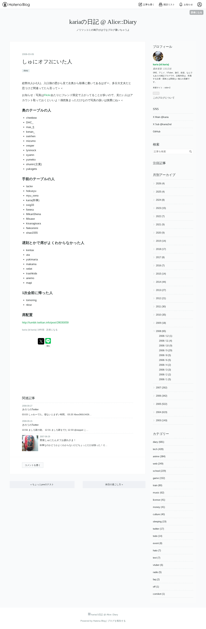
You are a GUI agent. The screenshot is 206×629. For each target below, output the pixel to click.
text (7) (156, 557)
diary (26, 70)
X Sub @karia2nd (162, 124)
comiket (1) (159, 593)
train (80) (157, 485)
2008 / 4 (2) (165, 364)
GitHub (156, 131)
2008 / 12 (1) (165, 336)
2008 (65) (161, 331)
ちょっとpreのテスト (42, 484)
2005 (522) (161, 404)
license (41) (159, 499)
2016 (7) (160, 265)
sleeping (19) (159, 521)
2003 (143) (161, 420)
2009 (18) (161, 322)
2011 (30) (161, 306)
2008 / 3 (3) (165, 369)
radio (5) (157, 572)
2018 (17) (161, 249)
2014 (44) (161, 281)
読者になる (196, 12)
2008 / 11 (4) (165, 340)
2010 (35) (161, 314)
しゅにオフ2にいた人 (47, 61)
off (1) (156, 586)
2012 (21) (161, 298)
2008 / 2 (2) (165, 374)
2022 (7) (160, 216)
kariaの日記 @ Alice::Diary (103, 21)
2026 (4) (160, 183)
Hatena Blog (99, 621)
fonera (30, 209)
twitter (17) (158, 528)
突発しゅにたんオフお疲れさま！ (58, 440)
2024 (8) (160, 199)
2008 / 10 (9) (165, 345)
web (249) (158, 463)
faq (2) (156, 579)
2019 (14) (161, 240)
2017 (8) (160, 257)
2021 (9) (160, 224)
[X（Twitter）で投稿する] (41, 341)
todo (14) (157, 536)
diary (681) (158, 442)
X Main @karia (161, 117)
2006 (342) (161, 395)
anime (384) (159, 456)
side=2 (167, 88)
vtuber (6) (158, 565)
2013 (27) (161, 290)
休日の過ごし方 (114, 484)
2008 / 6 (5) (165, 360)
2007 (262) (161, 387)
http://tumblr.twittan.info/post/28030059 (45, 322)
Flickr (47, 95)
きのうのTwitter (30, 409)
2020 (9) (160, 232)
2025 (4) (160, 191)
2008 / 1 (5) (165, 379)
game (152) (159, 478)
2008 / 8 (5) (165, 355)
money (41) (159, 507)
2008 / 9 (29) (165, 350)
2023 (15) (161, 208)
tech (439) (158, 449)
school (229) (159, 470)
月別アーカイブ (164, 175)
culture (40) (159, 514)
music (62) (158, 492)
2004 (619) (161, 412)
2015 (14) (161, 273)
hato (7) (157, 550)
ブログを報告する (117, 621)
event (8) (157, 543)
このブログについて (164, 97)
